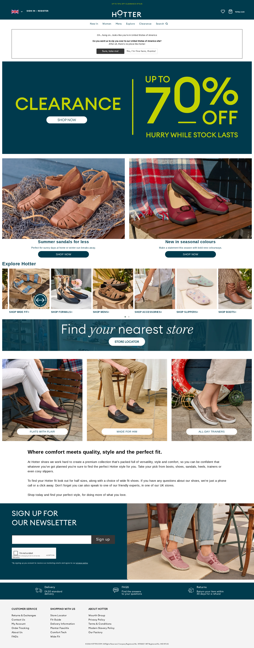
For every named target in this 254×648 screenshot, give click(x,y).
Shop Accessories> (141, 312)
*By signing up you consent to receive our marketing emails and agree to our (50, 563)
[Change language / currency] (17, 12)
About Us (17, 632)
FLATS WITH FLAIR (42, 431)
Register (43, 11)
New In (94, 24)
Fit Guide (55, 620)
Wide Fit (55, 637)
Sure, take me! (110, 51)
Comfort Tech (58, 632)
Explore (130, 24)
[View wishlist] (223, 11)
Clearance (145, 24)
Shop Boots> (220, 312)
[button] (125, 316)
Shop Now (63, 254)
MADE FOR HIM (127, 431)
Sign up (103, 539)
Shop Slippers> (180, 312)
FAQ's (15, 637)
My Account (18, 624)
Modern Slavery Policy (101, 628)
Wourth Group (96, 615)
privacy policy (82, 563)
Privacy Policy (96, 620)
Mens (119, 24)
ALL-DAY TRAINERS (212, 431)
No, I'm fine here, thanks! (141, 51)
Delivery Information (62, 624)
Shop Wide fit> (12, 312)
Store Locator (58, 615)
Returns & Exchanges (24, 615)
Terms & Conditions (99, 624)
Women (106, 24)
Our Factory (95, 632)
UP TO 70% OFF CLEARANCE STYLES (127, 4)
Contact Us (18, 620)
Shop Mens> (94, 312)
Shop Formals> (55, 312)
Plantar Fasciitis (59, 628)
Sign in (31, 11)
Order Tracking (20, 628)
